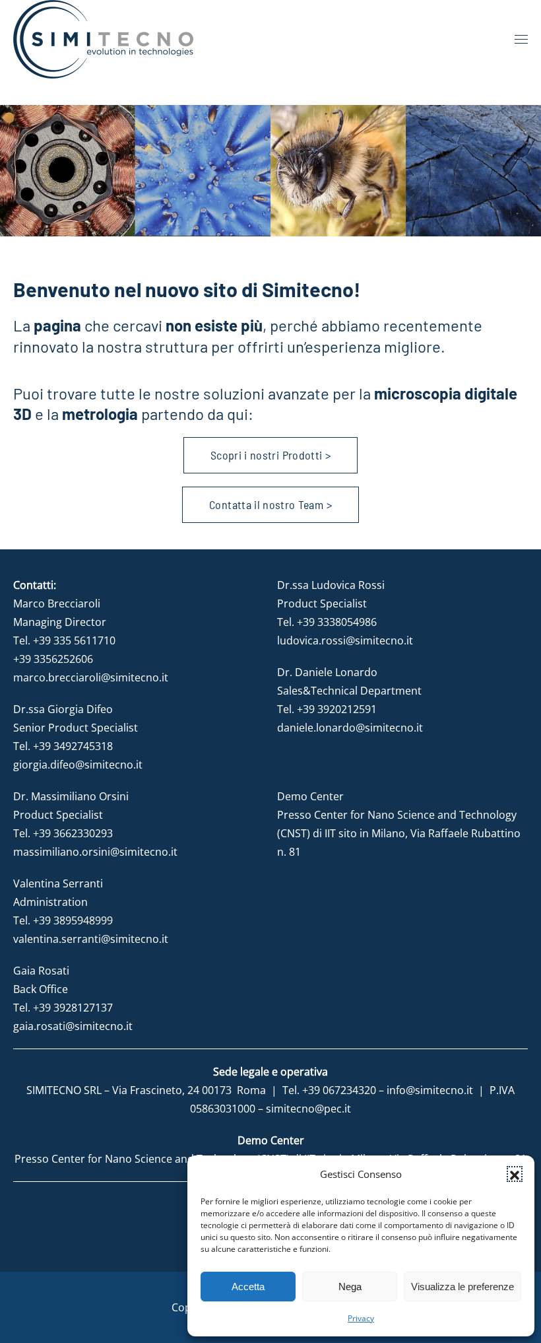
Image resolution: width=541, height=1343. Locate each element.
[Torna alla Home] (103, 39)
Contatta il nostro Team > (270, 504)
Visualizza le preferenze (462, 1286)
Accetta (248, 1286)
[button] (514, 1174)
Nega (350, 1286)
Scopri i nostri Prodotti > (270, 455)
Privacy (361, 1318)
